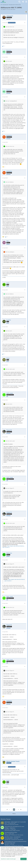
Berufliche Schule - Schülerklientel (12, 837)
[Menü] (26, 1)
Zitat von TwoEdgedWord (11, 101)
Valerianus (7, 844)
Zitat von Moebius (9, 182)
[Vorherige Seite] (7, 809)
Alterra (6, 833)
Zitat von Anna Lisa (9, 26)
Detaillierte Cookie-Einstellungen (8, 859)
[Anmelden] (22, 1)
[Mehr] (24, 22)
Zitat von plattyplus (9, 252)
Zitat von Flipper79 (9, 488)
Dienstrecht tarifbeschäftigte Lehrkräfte (12, 830)
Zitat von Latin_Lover (10, 369)
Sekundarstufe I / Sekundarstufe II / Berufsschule (14, 835)
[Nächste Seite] (21, 809)
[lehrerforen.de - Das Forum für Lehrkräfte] (3, 1)
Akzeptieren (23, 859)
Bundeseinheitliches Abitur (11, 832)
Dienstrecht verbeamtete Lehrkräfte (11, 824)
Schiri (6, 823)
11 (18, 809)
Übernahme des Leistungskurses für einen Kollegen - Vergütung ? (14, 827)
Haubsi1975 (7, 829)
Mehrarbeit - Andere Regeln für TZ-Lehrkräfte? (15, 822)
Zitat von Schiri (8, 404)
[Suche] (19, 1)
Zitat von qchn (8, 61)
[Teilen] (26, 12)
